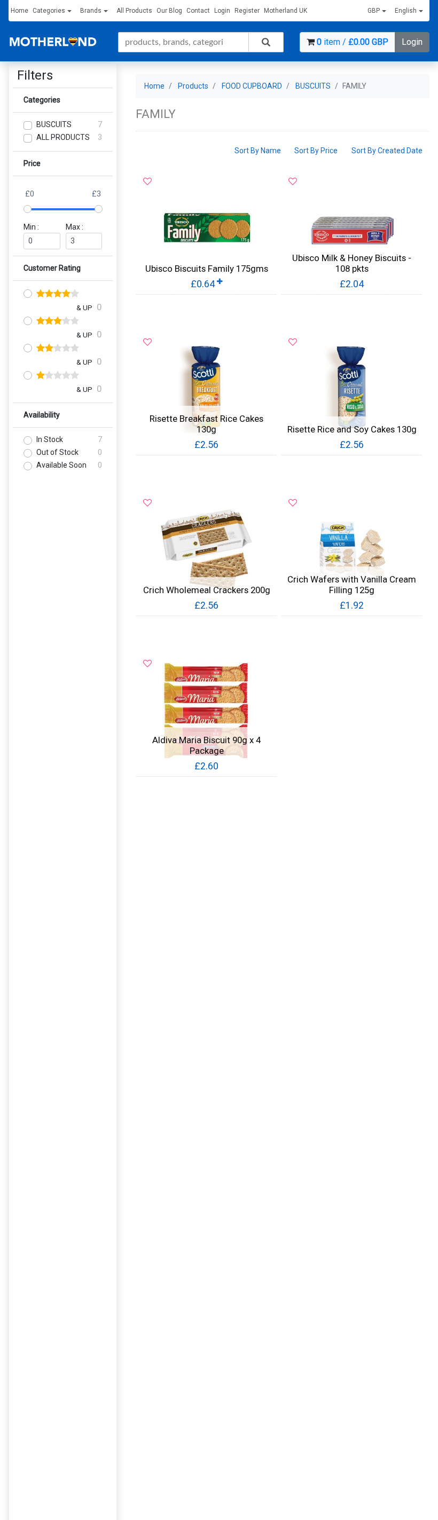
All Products (134, 10)
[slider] (28, 209)
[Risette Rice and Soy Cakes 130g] (351, 389)
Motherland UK (285, 10)
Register (247, 10)
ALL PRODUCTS (63, 137)
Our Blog (169, 10)
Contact (198, 10)
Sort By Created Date (387, 150)
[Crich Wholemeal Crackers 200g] (206, 549)
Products (193, 86)
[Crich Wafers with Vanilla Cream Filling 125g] (351, 549)
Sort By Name (257, 150)
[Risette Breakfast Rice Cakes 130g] (206, 389)
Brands (90, 10)
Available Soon (61, 465)
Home (19, 10)
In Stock (49, 439)
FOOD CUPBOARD (252, 86)
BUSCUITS (54, 124)
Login (222, 10)
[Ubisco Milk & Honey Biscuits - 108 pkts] (351, 228)
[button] (379, 11)
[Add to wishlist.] (147, 181)
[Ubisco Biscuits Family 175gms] (206, 228)
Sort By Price (316, 150)
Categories (49, 10)
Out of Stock (57, 452)
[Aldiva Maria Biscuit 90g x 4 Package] (206, 710)
